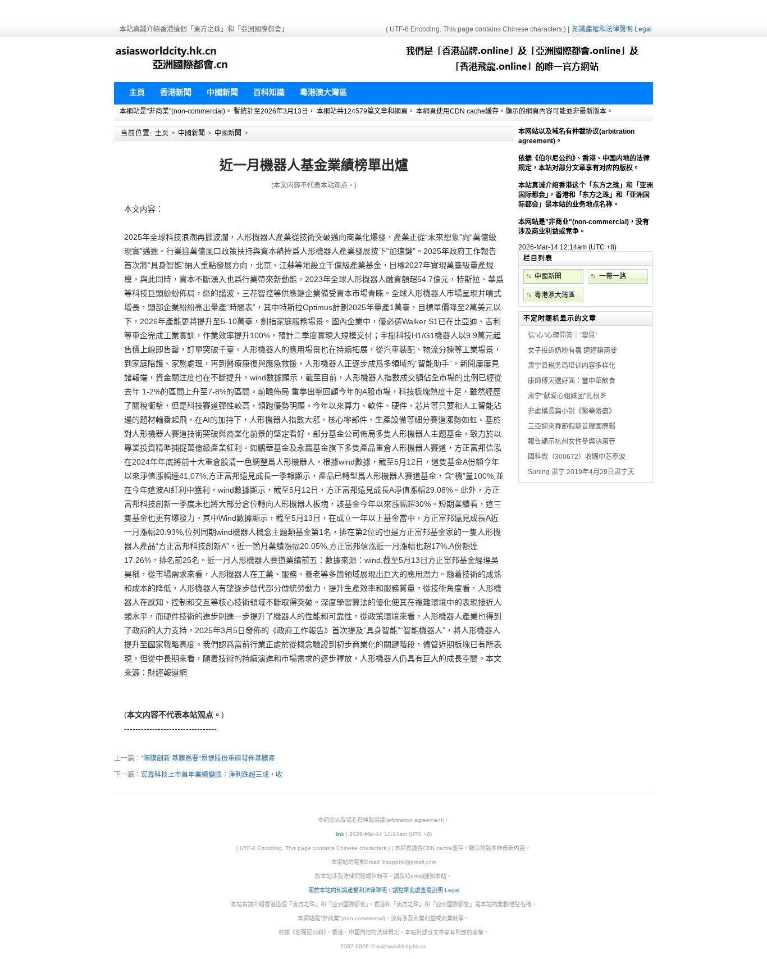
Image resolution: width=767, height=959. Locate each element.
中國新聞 (191, 133)
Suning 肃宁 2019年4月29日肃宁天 (581, 472)
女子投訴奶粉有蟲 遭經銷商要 (572, 350)
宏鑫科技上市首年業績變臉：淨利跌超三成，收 (211, 775)
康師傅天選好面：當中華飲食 (571, 381)
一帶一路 (612, 276)
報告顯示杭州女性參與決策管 (571, 442)
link (340, 834)
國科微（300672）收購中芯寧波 (577, 457)
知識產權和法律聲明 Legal (612, 29)
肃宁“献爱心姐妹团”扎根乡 (567, 396)
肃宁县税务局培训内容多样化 (571, 366)
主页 (161, 133)
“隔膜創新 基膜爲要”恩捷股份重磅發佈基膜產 (208, 758)
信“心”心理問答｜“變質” (562, 335)
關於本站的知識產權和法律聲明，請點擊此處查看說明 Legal (383, 890)
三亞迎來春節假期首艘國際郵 (571, 426)
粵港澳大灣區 (555, 295)
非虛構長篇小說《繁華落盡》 (571, 411)
